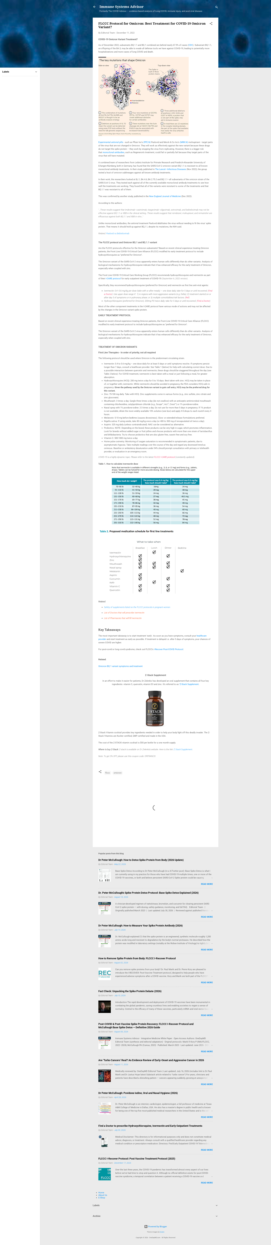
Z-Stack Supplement (189, 684)
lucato (162, 1232)
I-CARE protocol (113, 278)
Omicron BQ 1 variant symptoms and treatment (120, 666)
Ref (187, 297)
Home (101, 1192)
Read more (207, 884)
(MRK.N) (184, 142)
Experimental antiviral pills (110, 142)
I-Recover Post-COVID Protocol (168, 649)
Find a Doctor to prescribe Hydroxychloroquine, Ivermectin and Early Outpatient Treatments (150, 1125)
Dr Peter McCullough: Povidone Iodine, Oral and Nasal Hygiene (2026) (138, 1093)
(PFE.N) (147, 142)
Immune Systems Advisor (122, 7)
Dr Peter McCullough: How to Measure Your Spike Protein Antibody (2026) (140, 925)
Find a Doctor (203, 301)
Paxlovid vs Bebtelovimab (117, 233)
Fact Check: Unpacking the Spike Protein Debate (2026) (129, 991)
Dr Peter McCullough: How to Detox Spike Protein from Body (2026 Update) (141, 859)
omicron (118, 773)
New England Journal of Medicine (165, 196)
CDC (191, 45)
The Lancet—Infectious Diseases (170, 169)
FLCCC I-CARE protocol (164, 457)
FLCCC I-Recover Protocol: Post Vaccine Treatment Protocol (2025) (136, 1158)
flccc (107, 773)
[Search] (216, 7)
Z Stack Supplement (183, 749)
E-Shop (101, 1197)
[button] (211, 24)
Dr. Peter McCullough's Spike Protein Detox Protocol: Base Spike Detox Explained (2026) (148, 892)
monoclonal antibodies (113, 152)
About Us (102, 1195)
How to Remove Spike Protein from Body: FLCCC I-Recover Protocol (137, 958)
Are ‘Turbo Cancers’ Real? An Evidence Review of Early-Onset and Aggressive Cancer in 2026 (151, 1060)
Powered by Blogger (157, 1226)
